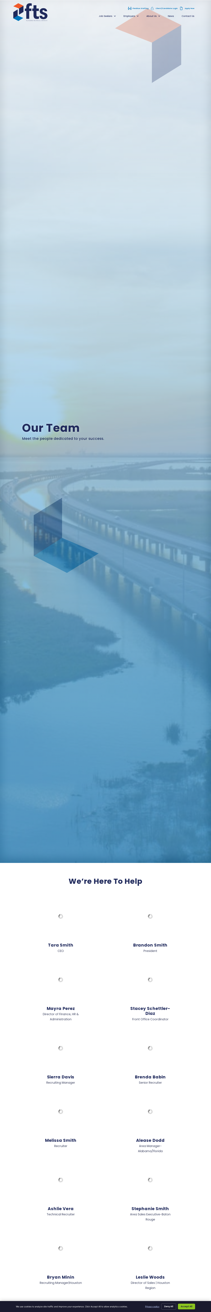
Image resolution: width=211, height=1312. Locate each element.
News (173, 17)
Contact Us (190, 17)
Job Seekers (109, 17)
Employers (133, 17)
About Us (155, 17)
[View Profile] (60, 916)
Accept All (186, 1306)
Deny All (168, 1306)
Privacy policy (152, 1306)
